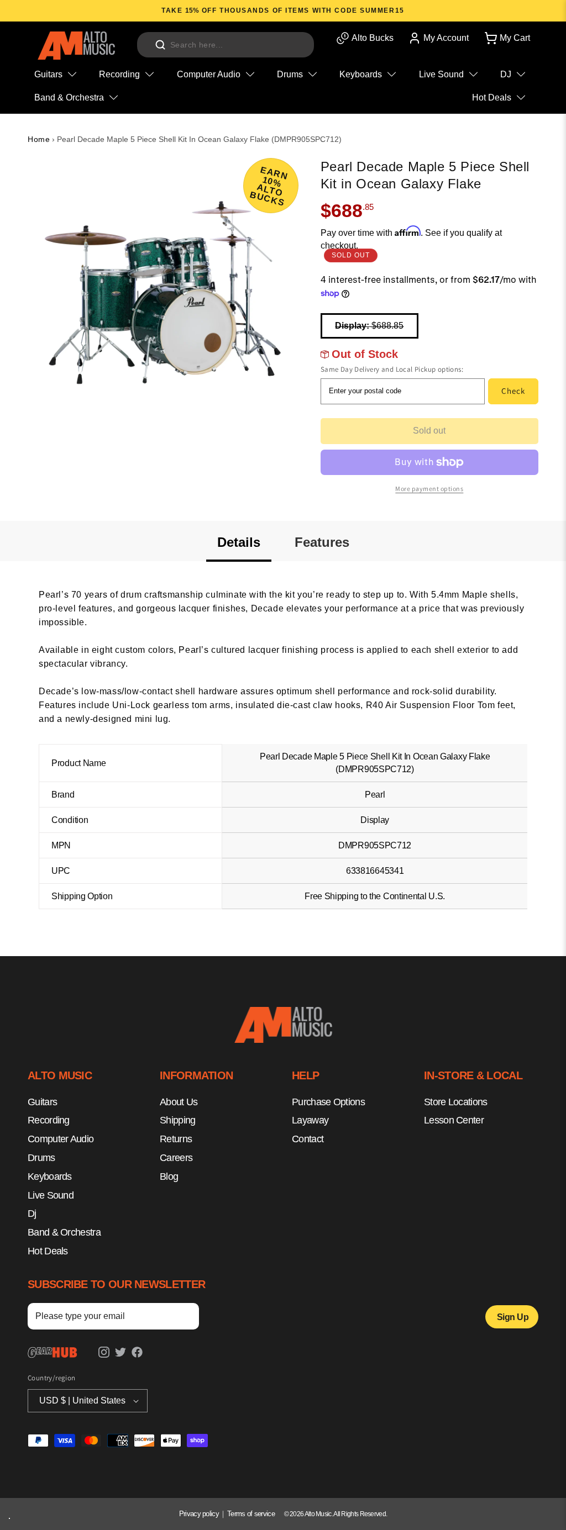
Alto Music (318, 1514)
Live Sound (51, 1195)
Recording (49, 1120)
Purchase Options (328, 1101)
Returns (176, 1138)
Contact (307, 1138)
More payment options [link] (429, 488)
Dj (32, 1213)
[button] (506, 38)
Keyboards (50, 1176)
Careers (176, 1157)
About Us (178, 1101)
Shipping (177, 1120)
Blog (169, 1176)
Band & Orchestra (64, 1232)
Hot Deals (48, 1251)
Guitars (42, 1101)
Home (39, 139)
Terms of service (251, 1514)
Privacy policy (199, 1514)
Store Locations (456, 1101)
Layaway (310, 1120)
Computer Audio (60, 1138)
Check (513, 391)
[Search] (160, 44)
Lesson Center (454, 1120)
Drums (41, 1157)
